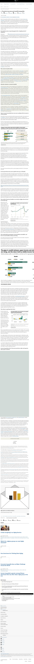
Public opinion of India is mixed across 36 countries (11, 592)
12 (17, 225)
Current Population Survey (4, 87)
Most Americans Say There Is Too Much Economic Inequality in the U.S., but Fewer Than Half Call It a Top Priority (14, 9)
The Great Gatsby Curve (5, 78)
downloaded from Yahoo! (21, 467)
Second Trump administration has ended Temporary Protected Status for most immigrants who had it (15, 587)
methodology (2, 457)
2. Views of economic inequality (6, 597)
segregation (15, 79)
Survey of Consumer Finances (13, 469)
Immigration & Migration (4, 616)
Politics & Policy (3, 612)
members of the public (8, 74)
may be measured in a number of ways (11, 417)
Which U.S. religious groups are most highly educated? (12, 541)
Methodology (4, 600)
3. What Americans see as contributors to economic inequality (11, 598)
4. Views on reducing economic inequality (8, 599)
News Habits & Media (4, 631)
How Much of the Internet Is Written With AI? (10, 584)
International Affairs (4, 614)
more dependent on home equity (20, 296)
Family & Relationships (4, 624)
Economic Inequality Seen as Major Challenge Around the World (13, 564)
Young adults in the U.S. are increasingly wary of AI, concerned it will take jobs (15, 590)
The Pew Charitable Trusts (4, 656)
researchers (13, 74)
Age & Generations (3, 621)
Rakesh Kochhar (17, 17)
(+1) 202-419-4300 (3, 609)
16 (15, 431)
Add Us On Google (3, 15)
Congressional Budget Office (6, 95)
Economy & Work (3, 626)
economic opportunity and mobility (9, 77)
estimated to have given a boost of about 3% (16, 452)
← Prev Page (15, 441)
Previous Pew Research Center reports (11, 457)
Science (2, 628)
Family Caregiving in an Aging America (11, 532)
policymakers (17, 74)
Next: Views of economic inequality (15, 438)
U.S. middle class (3, 117)
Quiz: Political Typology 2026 (7, 581)
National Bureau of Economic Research (17, 450)
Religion (2, 619)
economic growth (24, 79)
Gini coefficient (23, 97)
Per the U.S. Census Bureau (5, 474)
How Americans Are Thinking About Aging (12, 553)
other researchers (16, 103)
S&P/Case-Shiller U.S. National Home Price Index (8, 463)
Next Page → (15, 443)
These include (21, 70)
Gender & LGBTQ (3, 623)
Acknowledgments (5, 599)
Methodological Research (4, 633)
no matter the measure (21, 417)
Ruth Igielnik (11, 17)
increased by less (9, 108)
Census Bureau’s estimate (22, 99)
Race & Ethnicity (3, 617)
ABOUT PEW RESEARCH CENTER (5, 653)
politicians (21, 74)
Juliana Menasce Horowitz (5, 17)
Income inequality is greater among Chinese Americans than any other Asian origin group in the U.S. (14, 574)
